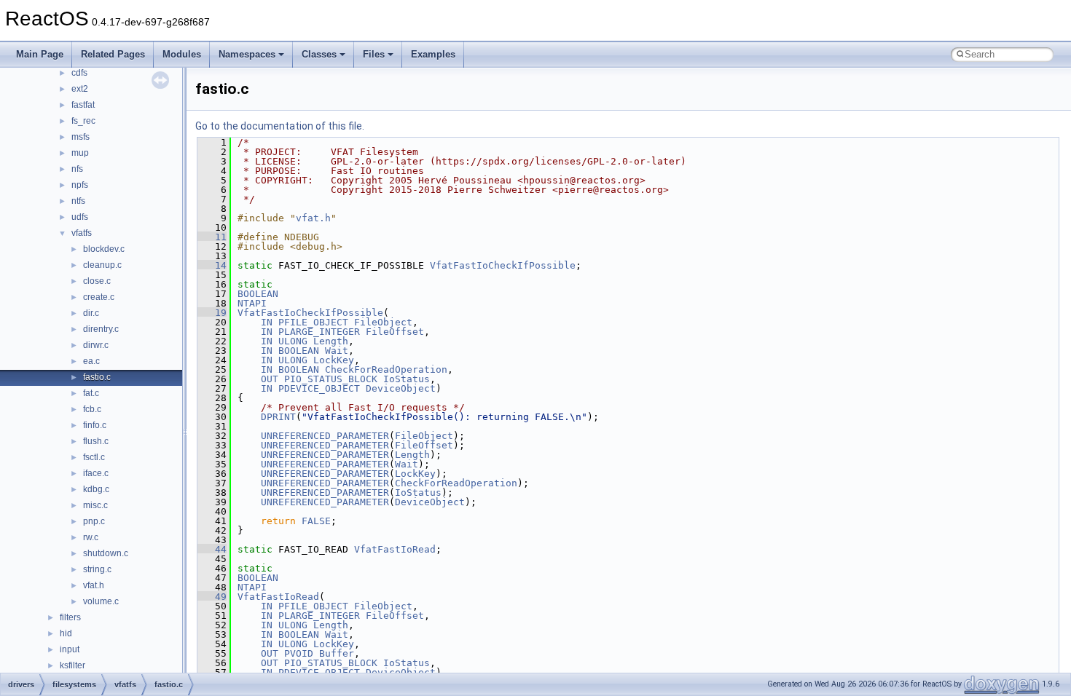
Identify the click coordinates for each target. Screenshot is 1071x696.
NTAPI (252, 303)
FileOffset (395, 331)
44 (212, 549)
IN (266, 322)
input (69, 649)
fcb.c (92, 409)
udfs (79, 217)
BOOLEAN (258, 293)
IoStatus (406, 378)
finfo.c (94, 425)
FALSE (316, 520)
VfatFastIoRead (395, 549)
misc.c (95, 505)
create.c (98, 297)
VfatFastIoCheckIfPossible (503, 265)
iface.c (96, 473)
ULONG (292, 341)
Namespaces (247, 54)
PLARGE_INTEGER (319, 331)
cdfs (79, 73)
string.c (97, 569)
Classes (319, 54)
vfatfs (81, 233)
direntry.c (101, 329)
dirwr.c (96, 345)
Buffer (336, 653)
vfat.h (93, 585)
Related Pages (113, 54)
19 (212, 312)
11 (212, 237)
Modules (181, 54)
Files (374, 54)
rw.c (90, 537)
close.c (97, 281)
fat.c (91, 393)
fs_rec (83, 121)
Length (330, 341)
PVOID (298, 653)
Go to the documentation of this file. (279, 126)
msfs (80, 137)
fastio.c (97, 377)
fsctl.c (94, 457)
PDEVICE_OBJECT (319, 388)
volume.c (101, 601)
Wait (336, 350)
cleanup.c (102, 265)
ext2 (79, 89)
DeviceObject (401, 388)
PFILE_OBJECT (313, 322)
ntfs (78, 201)
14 (212, 265)
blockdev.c (104, 249)
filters (70, 617)
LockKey (333, 360)
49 (212, 596)
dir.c (91, 313)
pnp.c (94, 521)
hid (66, 633)
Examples (433, 54)
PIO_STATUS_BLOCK (330, 378)
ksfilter (72, 665)
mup (80, 153)
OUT (269, 378)
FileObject (383, 322)
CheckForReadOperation (386, 369)
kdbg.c (96, 489)
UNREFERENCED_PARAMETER (325, 435)
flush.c (96, 441)
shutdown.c (105, 553)
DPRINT (278, 416)
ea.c (91, 361)
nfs (77, 169)
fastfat (83, 105)
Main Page (39, 54)
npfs (79, 185)
